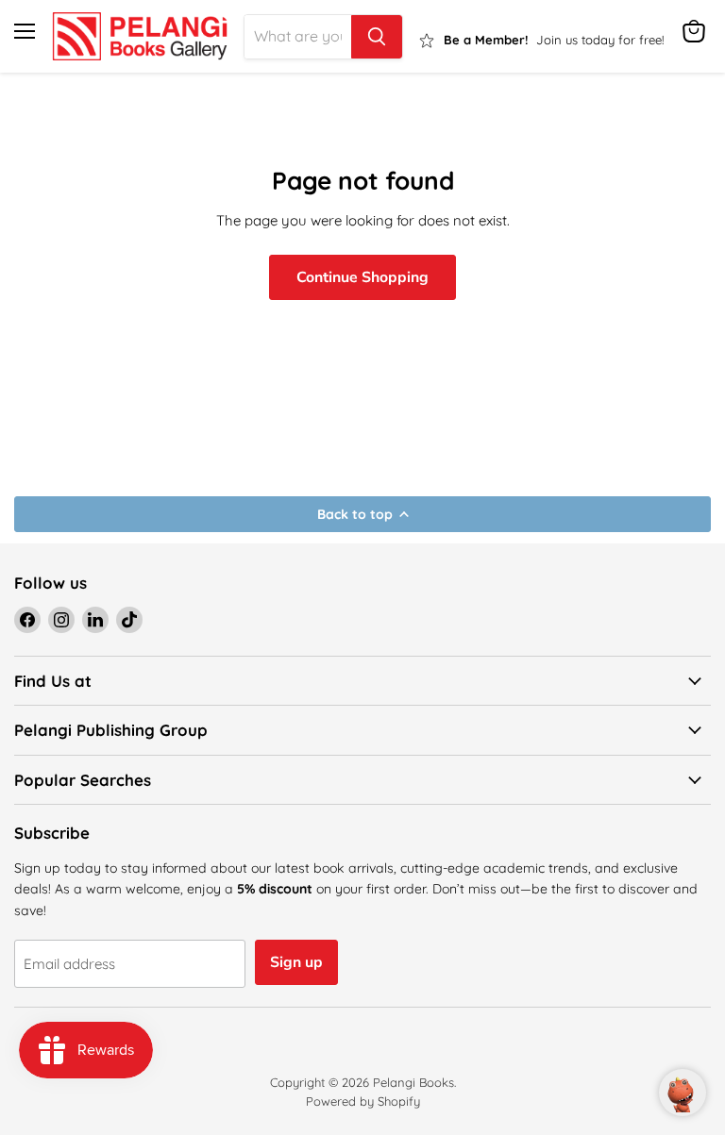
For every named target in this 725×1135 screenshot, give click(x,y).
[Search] (376, 36)
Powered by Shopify (363, 1101)
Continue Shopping (362, 277)
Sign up (296, 962)
